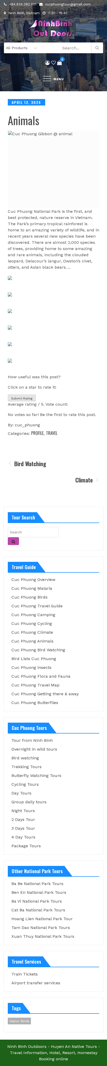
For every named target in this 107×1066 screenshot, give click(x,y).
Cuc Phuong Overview (33, 579)
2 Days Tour (23, 819)
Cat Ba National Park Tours (38, 910)
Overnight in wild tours (34, 749)
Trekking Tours (26, 766)
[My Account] (47, 62)
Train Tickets (24, 974)
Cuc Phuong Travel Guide (37, 605)
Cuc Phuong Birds (29, 597)
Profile (37, 433)
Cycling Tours (25, 784)
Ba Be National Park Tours (37, 883)
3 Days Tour (23, 828)
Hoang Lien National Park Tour (42, 918)
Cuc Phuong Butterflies (34, 702)
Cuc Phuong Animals (32, 641)
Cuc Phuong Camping (33, 614)
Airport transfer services (35, 982)
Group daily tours (28, 801)
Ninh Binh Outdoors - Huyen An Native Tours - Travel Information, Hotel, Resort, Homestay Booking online (53, 1052)
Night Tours (23, 810)
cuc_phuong (27, 424)
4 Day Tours (23, 837)
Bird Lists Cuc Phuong (33, 658)
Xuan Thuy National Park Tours (42, 936)
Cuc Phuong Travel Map (35, 685)
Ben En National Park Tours (38, 892)
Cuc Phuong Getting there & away (45, 693)
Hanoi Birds (19, 1021)
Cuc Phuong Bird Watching (38, 649)
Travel (51, 433)
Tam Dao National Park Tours (40, 927)
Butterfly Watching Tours (36, 775)
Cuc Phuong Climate (32, 632)
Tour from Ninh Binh (32, 740)
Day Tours (21, 793)
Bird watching (25, 757)
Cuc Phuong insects (31, 667)
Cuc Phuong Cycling (31, 623)
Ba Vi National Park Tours (36, 901)
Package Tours (26, 845)
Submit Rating (21, 398)
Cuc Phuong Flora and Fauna (40, 676)
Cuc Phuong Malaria (31, 588)
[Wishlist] (53, 62)
